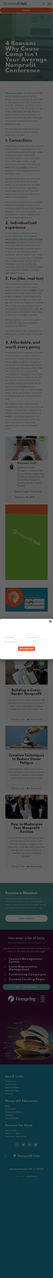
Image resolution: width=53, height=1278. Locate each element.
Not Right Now (26, 653)
